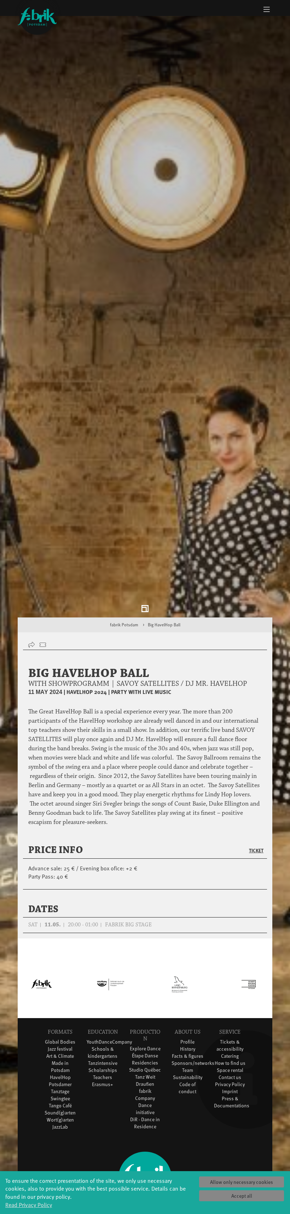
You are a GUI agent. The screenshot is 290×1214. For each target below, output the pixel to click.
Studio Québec (145, 1073)
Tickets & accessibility (229, 1048)
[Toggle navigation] (266, 9)
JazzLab (60, 1130)
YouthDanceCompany (109, 1044)
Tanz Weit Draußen (145, 1083)
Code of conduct (187, 1091)
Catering (230, 1059)
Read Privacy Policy (28, 1204)
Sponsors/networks (193, 1066)
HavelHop (60, 1080)
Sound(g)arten (60, 1115)
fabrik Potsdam (124, 628)
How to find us (230, 1066)
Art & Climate (60, 1059)
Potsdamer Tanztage (60, 1091)
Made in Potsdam (60, 1070)
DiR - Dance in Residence (145, 1126)
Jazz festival (60, 1052)
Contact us (230, 1080)
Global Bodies (60, 1044)
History (187, 1052)
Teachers (102, 1080)
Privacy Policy (230, 1087)
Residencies (145, 1066)
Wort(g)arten (60, 1122)
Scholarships (102, 1073)
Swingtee (60, 1101)
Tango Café (60, 1108)
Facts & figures (187, 1059)
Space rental (230, 1073)
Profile (187, 1044)
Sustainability (187, 1080)
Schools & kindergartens (102, 1055)
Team (187, 1073)
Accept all (241, 1195)
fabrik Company (145, 1098)
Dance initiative (145, 1112)
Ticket (256, 853)
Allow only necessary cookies (241, 1182)
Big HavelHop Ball (164, 628)
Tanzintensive (102, 1066)
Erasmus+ (102, 1087)
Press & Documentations (231, 1105)
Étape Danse (145, 1059)
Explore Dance (145, 1052)
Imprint (230, 1094)
